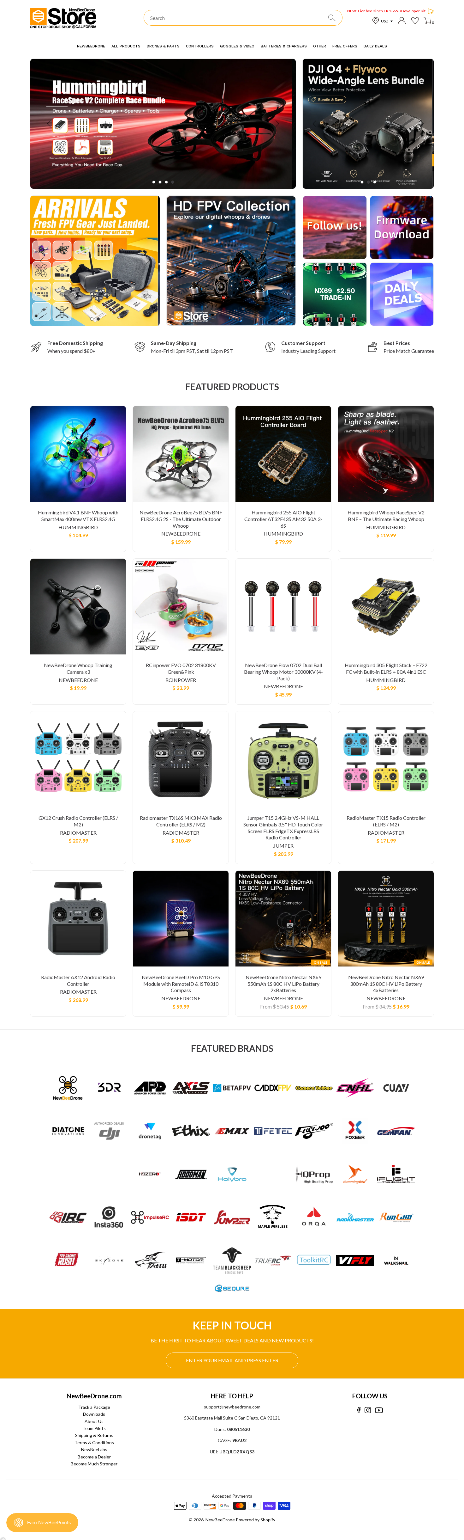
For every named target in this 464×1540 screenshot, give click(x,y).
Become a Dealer (94, 1456)
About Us (94, 1421)
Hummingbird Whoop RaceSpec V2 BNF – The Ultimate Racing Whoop (386, 515)
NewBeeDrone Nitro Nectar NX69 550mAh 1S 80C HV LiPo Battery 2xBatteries (283, 983)
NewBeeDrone (180, 534)
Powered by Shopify (255, 1519)
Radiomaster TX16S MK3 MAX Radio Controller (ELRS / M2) (181, 821)
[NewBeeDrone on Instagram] (368, 1410)
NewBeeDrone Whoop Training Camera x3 (78, 668)
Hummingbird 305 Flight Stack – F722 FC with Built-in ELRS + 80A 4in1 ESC (386, 668)
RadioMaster (78, 833)
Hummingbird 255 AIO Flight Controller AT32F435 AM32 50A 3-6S (283, 519)
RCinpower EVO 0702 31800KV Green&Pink (181, 668)
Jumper (283, 846)
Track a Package (94, 1407)
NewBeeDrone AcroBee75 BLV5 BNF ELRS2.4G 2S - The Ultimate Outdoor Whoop (181, 519)
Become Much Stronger (94, 1463)
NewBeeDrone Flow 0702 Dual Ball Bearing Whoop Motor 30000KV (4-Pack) (283, 671)
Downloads (94, 1414)
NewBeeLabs (94, 1449)
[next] (277, 124)
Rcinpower (180, 680)
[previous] (49, 124)
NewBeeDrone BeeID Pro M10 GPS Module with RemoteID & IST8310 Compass (181, 983)
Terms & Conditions (94, 1442)
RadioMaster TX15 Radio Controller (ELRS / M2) (386, 821)
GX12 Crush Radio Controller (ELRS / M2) (78, 821)
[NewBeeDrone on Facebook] (358, 1410)
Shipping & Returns (94, 1435)
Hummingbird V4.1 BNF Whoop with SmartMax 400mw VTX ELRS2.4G (78, 515)
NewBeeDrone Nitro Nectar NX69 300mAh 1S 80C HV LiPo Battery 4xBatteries (386, 983)
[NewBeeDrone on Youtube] (379, 1410)
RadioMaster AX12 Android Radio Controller (78, 980)
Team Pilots (94, 1428)
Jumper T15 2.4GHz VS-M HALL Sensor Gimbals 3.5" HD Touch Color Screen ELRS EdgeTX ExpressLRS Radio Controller (283, 827)
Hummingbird (78, 527)
